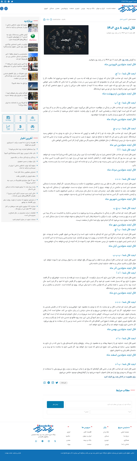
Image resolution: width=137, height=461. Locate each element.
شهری (46, 8)
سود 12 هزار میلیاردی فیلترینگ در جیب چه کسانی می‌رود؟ (21, 181)
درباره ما (126, 436)
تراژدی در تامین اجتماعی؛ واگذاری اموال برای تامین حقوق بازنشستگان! (15, 45)
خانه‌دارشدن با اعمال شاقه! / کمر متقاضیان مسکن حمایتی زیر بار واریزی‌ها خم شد (16, 56)
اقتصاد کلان (87, 432)
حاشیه (68, 436)
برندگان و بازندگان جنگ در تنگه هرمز (23, 157)
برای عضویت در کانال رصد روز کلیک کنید (120, 376)
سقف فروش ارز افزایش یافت (25, 176)
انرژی (68, 432)
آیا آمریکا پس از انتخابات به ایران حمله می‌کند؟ (16, 104)
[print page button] (44, 19)
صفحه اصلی (132, 19)
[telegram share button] (8, 2)
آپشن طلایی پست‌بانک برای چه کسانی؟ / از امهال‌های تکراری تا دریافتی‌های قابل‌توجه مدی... (17, 37)
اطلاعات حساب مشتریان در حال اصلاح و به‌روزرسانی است (22, 214)
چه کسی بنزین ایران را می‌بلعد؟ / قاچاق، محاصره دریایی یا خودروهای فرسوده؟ (15, 66)
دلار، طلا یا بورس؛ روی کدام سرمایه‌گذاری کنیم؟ (19, 153)
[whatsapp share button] (44, 382)
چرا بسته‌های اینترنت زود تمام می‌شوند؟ (22, 149)
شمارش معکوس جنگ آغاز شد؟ (24, 172)
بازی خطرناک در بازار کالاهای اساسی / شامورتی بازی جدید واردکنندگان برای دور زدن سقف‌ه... (15, 76)
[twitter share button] (12, 2)
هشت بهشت (8, 453)
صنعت (71, 8)
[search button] (1, 8)
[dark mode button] (6, 8)
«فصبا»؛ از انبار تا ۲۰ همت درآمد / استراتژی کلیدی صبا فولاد (21, 144)
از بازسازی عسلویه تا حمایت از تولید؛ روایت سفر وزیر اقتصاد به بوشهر (19, 201)
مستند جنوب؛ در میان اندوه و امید (24, 219)
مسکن (52, 8)
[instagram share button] (5, 2)
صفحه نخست (110, 8)
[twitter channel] (55, 441)
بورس (83, 8)
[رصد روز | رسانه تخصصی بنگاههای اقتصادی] (127, 8)
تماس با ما (125, 444)
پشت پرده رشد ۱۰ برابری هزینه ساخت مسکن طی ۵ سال (20, 188)
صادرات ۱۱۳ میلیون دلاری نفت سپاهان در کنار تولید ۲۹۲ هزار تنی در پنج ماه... (20, 207)
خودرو (77, 8)
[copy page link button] (47, 19)
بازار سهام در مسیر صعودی (26, 161)
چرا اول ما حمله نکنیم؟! (19, 83)
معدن (57, 8)
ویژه (69, 444)
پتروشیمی (64, 8)
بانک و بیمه (91, 8)
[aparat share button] (2, 2)
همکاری (126, 440)
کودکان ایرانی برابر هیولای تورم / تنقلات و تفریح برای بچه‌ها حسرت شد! (16, 95)
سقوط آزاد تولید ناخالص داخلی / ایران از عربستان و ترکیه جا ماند (16, 26)
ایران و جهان (100, 8)
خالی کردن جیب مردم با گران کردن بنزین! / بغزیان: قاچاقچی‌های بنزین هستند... (21, 194)
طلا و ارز (106, 432)
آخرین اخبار (123, 19)
